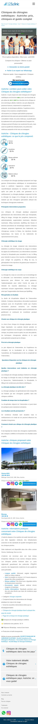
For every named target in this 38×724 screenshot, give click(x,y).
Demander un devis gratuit (19, 67)
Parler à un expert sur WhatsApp (19, 70)
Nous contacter (5, 692)
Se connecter (4, 708)
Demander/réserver (30, 483)
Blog (2, 699)
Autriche (3, 25)
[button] (33, 4)
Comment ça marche (6, 695)
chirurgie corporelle (15, 596)
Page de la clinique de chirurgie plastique (16, 616)
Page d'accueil (4, 23)
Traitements (4, 705)
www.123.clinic (20, 719)
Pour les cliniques (5, 701)
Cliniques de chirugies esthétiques (29, 23)
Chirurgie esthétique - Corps (14, 23)
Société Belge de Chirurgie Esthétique (20, 641)
